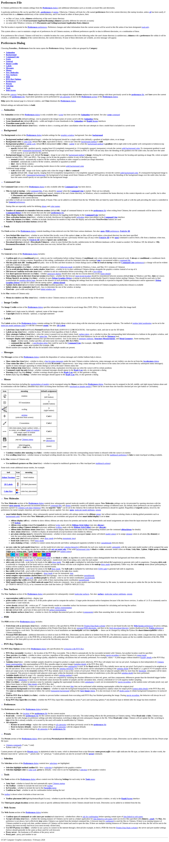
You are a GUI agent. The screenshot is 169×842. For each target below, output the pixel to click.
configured (109, 821)
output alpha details (140, 689)
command (113, 115)
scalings (59, 527)
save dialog (97, 271)
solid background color (131, 148)
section (89, 97)
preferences (37, 27)
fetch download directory (119, 628)
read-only (145, 27)
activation (80, 217)
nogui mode (141, 655)
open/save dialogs (54, 274)
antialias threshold (66, 669)
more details (105, 274)
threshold (142, 671)
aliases (44, 206)
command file (125, 260)
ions (71, 573)
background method (89, 142)
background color (13, 516)
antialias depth (122, 669)
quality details (146, 657)
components (88, 612)
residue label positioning (142, 323)
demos (68, 505)
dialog (50, 8)
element (129, 534)
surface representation (63, 608)
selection (48, 767)
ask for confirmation (90, 817)
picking (24, 415)
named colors (65, 551)
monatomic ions (69, 538)
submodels (116, 547)
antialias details (80, 664)
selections (53, 763)
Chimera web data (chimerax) (29, 508)
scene (61, 115)
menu (32, 752)
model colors (111, 534)
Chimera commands (14, 745)
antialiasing (72, 666)
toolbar (50, 786)
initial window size (48, 289)
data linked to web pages (133, 817)
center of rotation (32, 430)
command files (36, 191)
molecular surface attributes (115, 594)
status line (43, 336)
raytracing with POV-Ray (74, 649)
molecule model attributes (85, 510)
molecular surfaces (82, 594)
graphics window (67, 135)
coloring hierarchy (71, 547)
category (13, 94)
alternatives (50, 441)
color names (55, 206)
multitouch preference (118, 455)
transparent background (32, 150)
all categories (65, 97)
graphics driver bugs (27, 280)
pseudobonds (106, 543)
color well (27, 142)
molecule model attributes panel (13, 325)
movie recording (112, 655)
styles (58, 525)
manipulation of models (40, 384)
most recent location (83, 276)
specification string (40, 343)
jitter (72, 686)
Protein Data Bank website (94, 626)
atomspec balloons (86, 339)
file (138, 94)
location (26, 713)
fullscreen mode (66, 267)
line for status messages (54, 361)
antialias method (65, 675)
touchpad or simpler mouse (80, 386)
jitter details (32, 684)
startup (55, 12)
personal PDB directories (86, 628)
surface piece (84, 334)
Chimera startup (59, 783)
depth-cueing (124, 691)
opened (59, 191)
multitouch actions (103, 463)
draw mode (49, 538)
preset (98, 514)
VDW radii (102, 569)
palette (71, 144)
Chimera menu (27, 439)
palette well (30, 144)
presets (98, 510)
